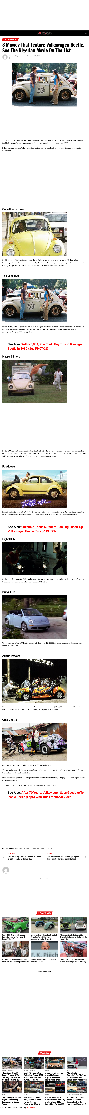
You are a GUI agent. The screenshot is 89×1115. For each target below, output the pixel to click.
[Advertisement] (44, 15)
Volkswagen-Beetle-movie (42, 848)
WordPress (31, 1108)
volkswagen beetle (23, 848)
